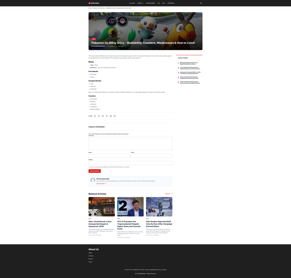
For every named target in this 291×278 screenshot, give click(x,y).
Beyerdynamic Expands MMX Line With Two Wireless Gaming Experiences (190, 73)
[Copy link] (114, 116)
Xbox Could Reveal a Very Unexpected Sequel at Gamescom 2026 (100, 223)
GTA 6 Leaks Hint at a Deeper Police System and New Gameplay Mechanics (190, 82)
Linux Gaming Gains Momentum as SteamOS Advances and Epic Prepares (190, 68)
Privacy (91, 259)
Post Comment (94, 171)
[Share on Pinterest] (106, 116)
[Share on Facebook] (94, 116)
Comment (91, 135)
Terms (90, 262)
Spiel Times (142, 273)
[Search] (201, 3)
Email (133, 152)
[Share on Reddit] (110, 116)
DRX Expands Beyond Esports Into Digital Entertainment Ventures (189, 63)
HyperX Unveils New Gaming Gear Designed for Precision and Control (189, 77)
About (90, 253)
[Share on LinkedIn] (102, 116)
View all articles (100, 183)
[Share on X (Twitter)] (98, 116)
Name (90, 152)
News (90, 218)
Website (91, 159)
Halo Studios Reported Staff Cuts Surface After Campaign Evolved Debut (159, 223)
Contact (91, 256)
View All (167, 193)
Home (90, 8)
